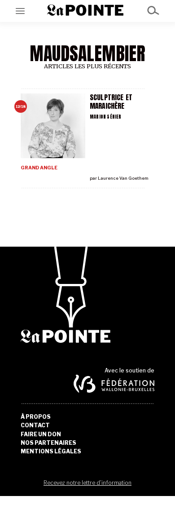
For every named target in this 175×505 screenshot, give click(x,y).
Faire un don (41, 434)
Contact (35, 425)
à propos (36, 417)
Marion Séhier (106, 116)
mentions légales (51, 451)
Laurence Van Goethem (123, 178)
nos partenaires (48, 443)
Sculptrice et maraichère (111, 101)
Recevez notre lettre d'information (87, 482)
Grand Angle (39, 168)
